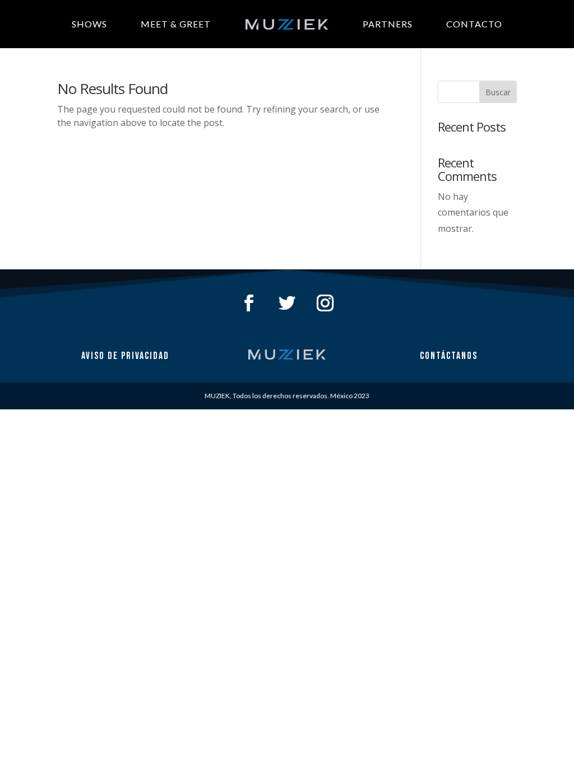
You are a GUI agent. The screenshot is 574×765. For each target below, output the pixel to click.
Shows (89, 23)
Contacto (474, 23)
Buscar (498, 92)
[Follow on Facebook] (249, 303)
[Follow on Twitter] (287, 303)
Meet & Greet (176, 23)
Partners (388, 23)
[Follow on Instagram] (325, 303)
